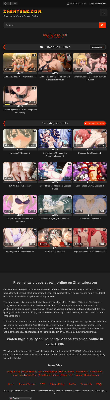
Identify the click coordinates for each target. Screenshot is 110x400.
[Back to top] (101, 391)
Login (92, 4)
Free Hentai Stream (47, 371)
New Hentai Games (49, 375)
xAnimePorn (96, 371)
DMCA (72, 384)
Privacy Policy (57, 384)
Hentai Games (91, 375)
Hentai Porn (17, 375)
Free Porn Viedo (55, 37)
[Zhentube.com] (55, 12)
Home (11, 384)
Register (102, 4)
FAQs (99, 384)
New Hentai (82, 371)
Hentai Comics (66, 371)
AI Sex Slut (60, 35)
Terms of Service (27, 384)
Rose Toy (48, 35)
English (15, 398)
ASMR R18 (66, 375)
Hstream (78, 375)
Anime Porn (31, 375)
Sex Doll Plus (13, 371)
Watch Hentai (29, 371)
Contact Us (86, 384)
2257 (42, 384)
